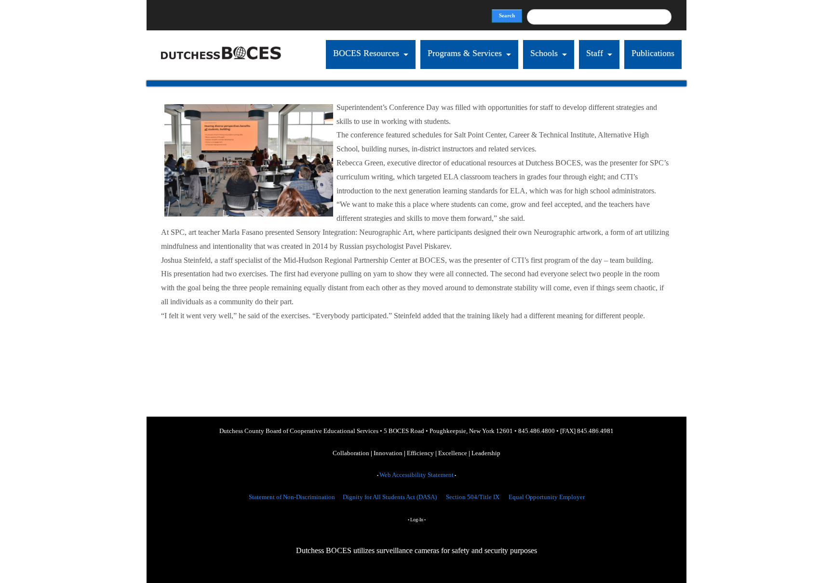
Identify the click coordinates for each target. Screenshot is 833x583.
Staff (594, 53)
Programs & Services (465, 53)
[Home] (221, 73)
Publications (652, 53)
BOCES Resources (366, 53)
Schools (544, 53)
